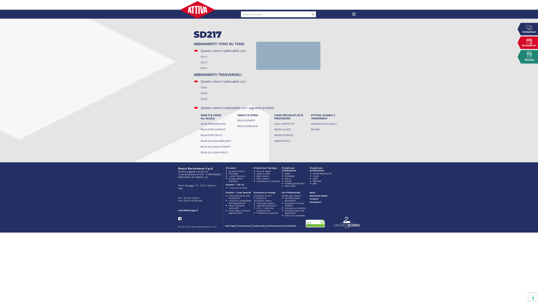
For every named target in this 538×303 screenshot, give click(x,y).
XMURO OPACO (282, 141)
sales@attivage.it (188, 210)
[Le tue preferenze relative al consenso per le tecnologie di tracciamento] (533, 298)
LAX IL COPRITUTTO (284, 123)
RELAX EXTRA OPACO (211, 135)
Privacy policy (244, 226)
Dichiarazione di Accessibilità (281, 226)
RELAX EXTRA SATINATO (213, 129)
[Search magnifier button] (313, 14)
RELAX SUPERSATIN (247, 126)
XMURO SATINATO (283, 135)
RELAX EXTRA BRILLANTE (213, 123)
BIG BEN (315, 129)
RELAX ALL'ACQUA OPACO (214, 152)
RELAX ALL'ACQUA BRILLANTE (216, 141)
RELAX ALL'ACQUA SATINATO (215, 146)
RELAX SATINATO (246, 120)
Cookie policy (259, 226)
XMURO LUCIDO (282, 129)
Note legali (230, 226)
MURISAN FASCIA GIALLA (324, 123)
